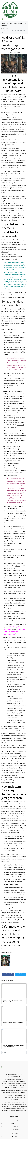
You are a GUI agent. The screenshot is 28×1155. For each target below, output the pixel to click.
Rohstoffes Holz (8, 181)
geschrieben (13, 475)
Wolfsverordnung (9, 511)
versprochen (19, 591)
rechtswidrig (20, 425)
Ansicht (11, 766)
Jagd (10, 188)
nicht (17, 534)
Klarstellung (5, 252)
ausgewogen (22, 830)
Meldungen (19, 451)
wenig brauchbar (16, 513)
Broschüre (13, 826)
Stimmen (8, 830)
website (3, 857)
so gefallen (15, 378)
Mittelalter (4, 117)
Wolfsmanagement (9, 543)
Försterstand (21, 113)
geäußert (17, 566)
